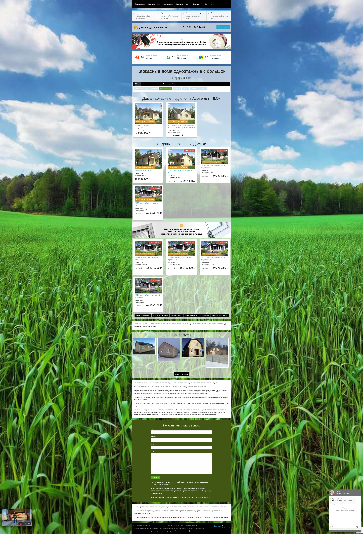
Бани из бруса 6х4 (204, 315)
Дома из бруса (140, 4)
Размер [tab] (146, 84)
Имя (152, 429)
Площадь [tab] (167, 84)
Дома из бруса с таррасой (143, 315)
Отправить (155, 477)
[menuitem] (140, 4)
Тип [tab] (138, 84)
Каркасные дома (154, 4)
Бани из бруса (168, 4)
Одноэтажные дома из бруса (160, 315)
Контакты (208, 4)
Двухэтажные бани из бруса (219, 315)
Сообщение (154, 452)
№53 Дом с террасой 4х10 (144, 125)
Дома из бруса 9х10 (176, 315)
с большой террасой (165, 88)
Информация (195, 4)
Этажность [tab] (156, 84)
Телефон (153, 436)
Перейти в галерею (181, 374)
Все (175, 84)
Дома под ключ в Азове (153, 27)
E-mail (152, 444)
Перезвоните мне (223, 27)
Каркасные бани (182, 4)
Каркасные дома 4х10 (191, 315)
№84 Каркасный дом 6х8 (143, 171)
